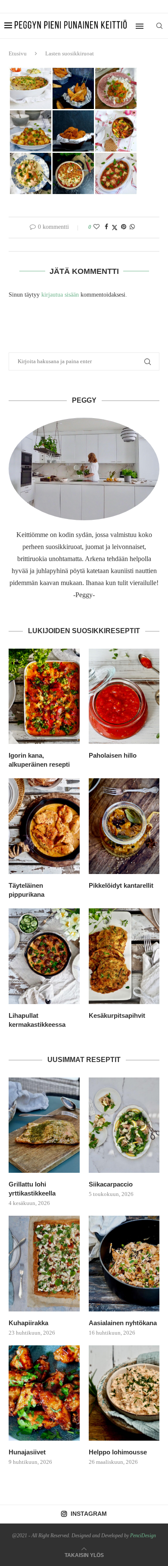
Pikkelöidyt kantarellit (121, 885)
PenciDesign (143, 1536)
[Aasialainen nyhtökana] (124, 1263)
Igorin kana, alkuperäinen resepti (39, 760)
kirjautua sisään (60, 294)
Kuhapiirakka (28, 1322)
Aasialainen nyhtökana (123, 1322)
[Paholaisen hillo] (124, 696)
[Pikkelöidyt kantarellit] (124, 826)
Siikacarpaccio (111, 1184)
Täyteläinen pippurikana (26, 890)
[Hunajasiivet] (44, 1393)
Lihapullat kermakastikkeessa (37, 1020)
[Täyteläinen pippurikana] (44, 826)
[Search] (159, 25)
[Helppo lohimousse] (124, 1393)
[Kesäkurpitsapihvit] (124, 956)
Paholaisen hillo (113, 755)
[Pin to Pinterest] (123, 227)
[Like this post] (96, 227)
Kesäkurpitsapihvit (117, 1015)
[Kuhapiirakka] (44, 1263)
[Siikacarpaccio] (124, 1125)
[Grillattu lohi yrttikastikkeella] (44, 1125)
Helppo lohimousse (118, 1452)
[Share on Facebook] (106, 227)
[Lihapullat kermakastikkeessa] (44, 956)
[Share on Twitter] (115, 227)
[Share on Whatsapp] (132, 227)
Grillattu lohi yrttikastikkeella (32, 1189)
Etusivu (18, 53)
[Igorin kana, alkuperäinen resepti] (44, 696)
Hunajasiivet (27, 1452)
